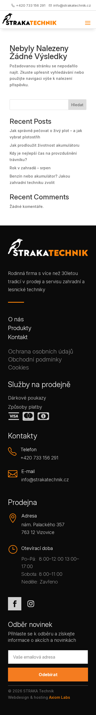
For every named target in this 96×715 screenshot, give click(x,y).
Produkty (19, 329)
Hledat (77, 104)
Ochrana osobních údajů (40, 352)
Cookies (18, 368)
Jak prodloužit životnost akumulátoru (44, 145)
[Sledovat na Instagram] (30, 603)
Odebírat (48, 674)
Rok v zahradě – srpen (30, 168)
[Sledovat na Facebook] (14, 603)
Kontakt (17, 338)
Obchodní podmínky (35, 360)
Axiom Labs (59, 697)
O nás (16, 320)
